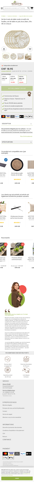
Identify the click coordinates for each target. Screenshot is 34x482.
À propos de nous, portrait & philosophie (13, 408)
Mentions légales (7, 405)
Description (6, 123)
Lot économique (6, 74)
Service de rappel (7, 414)
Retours (5, 436)
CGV (4, 433)
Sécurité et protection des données (12, 427)
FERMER (17, 478)
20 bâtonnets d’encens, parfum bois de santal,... (17, 217)
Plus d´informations (25, 136)
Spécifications (7, 142)
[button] (2, 174)
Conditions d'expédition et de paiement (13, 430)
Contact (5, 411)
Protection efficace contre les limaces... (17, 258)
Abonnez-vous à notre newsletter (12, 417)
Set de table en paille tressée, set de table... (17, 174)
